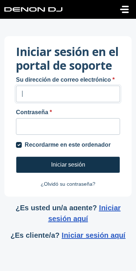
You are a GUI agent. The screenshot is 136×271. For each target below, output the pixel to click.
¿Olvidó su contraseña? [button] (68, 184)
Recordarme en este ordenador (68, 145)
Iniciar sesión (68, 165)
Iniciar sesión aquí (84, 213)
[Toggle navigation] (124, 9)
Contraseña (34, 112)
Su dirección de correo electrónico (65, 80)
